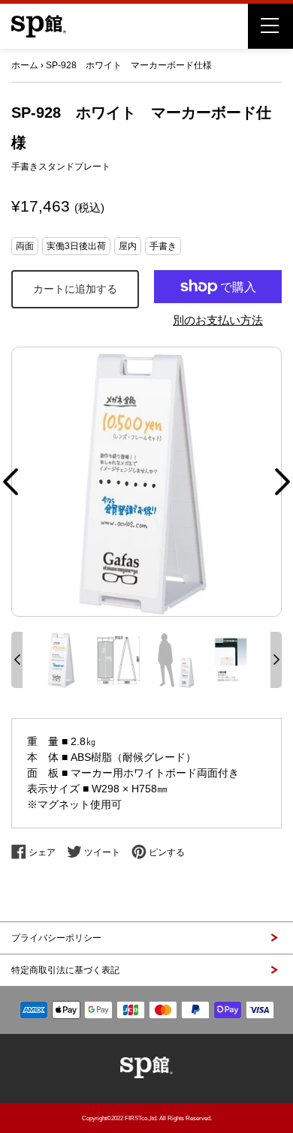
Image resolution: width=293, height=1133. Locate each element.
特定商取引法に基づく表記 (65, 970)
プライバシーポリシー (56, 938)
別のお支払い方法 (218, 320)
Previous (10, 481)
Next (282, 481)
